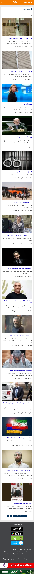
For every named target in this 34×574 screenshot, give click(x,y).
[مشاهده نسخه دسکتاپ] (2, 2)
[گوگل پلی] (17, 534)
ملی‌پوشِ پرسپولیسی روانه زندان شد (22, 172)
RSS (8, 554)
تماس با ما (27, 552)
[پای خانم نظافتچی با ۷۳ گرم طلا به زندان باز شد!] (17, 224)
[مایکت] (17, 543)
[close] (1, 562)
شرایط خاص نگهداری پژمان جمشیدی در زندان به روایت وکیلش (17, 302)
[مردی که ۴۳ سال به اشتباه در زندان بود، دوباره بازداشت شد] (17, 391)
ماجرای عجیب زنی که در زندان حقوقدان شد (20, 39)
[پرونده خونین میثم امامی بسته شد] (17, 492)
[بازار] (17, 538)
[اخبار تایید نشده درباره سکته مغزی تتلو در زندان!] (17, 459)
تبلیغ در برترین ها (9, 552)
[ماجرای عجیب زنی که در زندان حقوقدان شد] (17, 27)
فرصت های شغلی (19, 552)
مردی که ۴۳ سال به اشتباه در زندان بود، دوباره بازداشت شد (17, 404)
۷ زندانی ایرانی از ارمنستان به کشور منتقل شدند (19, 438)
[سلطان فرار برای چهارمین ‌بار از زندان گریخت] (17, 60)
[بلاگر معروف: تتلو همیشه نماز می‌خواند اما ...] (17, 359)
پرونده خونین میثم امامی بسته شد (23, 503)
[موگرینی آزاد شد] (17, 93)
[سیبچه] (17, 529)
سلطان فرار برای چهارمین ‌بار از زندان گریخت (20, 71)
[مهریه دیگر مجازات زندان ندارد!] (17, 125)
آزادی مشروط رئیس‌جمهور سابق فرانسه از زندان (19, 268)
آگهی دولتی (24, 554)
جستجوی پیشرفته (15, 554)
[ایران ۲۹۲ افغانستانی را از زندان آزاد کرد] (17, 191)
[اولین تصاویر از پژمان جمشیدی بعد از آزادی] (17, 324)
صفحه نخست (27, 550)
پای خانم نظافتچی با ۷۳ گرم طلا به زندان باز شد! (19, 235)
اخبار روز (20, 550)
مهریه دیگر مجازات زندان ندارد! (24, 137)
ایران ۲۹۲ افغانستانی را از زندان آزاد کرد (22, 203)
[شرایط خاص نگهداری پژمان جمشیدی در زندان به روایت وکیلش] (17, 289)
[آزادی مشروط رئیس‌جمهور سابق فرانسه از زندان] (17, 257)
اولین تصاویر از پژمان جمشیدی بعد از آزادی (20, 336)
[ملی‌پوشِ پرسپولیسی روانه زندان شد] (17, 160)
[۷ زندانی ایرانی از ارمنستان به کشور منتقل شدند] (17, 426)
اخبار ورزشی (13, 550)
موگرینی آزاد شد (28, 104)
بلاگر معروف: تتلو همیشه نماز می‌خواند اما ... (20, 370)
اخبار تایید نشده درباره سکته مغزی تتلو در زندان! (19, 470)
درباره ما (7, 550)
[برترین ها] (15, 2)
